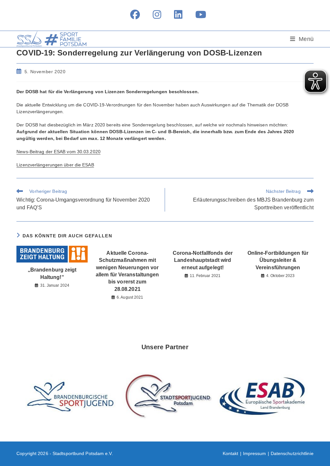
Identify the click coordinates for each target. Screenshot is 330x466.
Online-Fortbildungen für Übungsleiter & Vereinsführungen (278, 260)
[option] (69, 396)
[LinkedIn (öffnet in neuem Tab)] (178, 14)
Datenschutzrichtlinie (292, 453)
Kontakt (230, 453)
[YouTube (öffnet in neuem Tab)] (197, 14)
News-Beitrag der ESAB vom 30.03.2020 (58, 151)
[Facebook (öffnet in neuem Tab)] (135, 14)
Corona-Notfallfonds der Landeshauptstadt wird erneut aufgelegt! (203, 260)
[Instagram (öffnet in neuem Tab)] (157, 14)
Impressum (254, 453)
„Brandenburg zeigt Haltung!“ (52, 273)
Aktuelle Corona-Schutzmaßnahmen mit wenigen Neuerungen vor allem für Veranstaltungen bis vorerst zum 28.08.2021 (127, 271)
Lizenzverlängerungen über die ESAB (55, 164)
